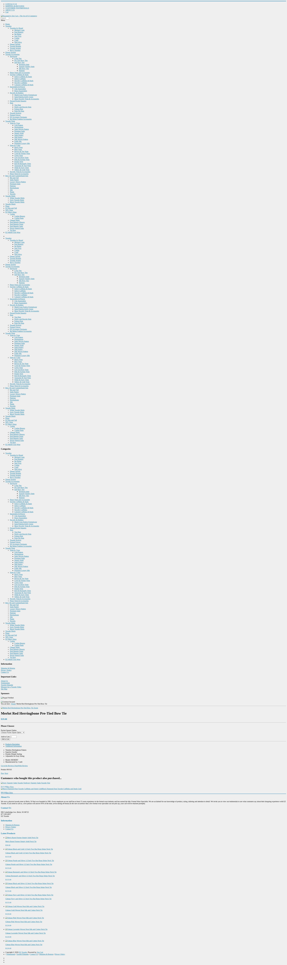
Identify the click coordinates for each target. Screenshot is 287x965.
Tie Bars (13, 230)
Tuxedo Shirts (10, 196)
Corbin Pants (19, 218)
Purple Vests (18, 162)
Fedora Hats (18, 109)
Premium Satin (24, 65)
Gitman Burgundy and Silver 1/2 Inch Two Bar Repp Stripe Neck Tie (30, 876)
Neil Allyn (18, 42)
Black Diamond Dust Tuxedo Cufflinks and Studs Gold (61, 789)
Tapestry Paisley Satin (26, 67)
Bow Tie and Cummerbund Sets (16, 176)
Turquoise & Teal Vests (22, 166)
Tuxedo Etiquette (7, 685)
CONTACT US (11, 4)
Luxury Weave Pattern (18, 182)
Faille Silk (18, 141)
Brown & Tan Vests (21, 151)
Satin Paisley (18, 135)
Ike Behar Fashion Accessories (21, 119)
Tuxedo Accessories (12, 54)
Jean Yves (17, 36)
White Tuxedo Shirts (17, 198)
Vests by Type (15, 123)
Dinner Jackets (15, 44)
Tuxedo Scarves (15, 113)
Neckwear (13, 56)
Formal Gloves (15, 115)
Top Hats (17, 105)
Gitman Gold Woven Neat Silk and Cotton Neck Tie (23, 910)
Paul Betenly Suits (16, 226)
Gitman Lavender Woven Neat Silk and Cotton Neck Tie (25, 933)
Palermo (22, 71)
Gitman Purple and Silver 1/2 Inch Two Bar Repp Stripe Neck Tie (28, 864)
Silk (11, 190)
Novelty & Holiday (17, 93)
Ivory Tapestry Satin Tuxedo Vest (38, 783)
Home (7, 24)
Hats (11, 103)
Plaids (12, 192)
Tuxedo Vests (10, 121)
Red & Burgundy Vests (22, 164)
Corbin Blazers (19, 216)
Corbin (16, 38)
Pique (7, 206)
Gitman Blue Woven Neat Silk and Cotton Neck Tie (23, 945)
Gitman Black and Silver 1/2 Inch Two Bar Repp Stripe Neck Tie (28, 887)
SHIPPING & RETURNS (14, 6)
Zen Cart (40, 952)
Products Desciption (12, 744)
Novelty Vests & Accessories (20, 172)
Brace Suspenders (20, 91)
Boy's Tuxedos (15, 50)
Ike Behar (17, 34)
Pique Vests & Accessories (19, 174)
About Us (4, 681)
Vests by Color (15, 145)
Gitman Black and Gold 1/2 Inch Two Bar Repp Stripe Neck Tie (28, 853)
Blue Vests (18, 149)
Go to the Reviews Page (9, 766)
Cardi (16, 40)
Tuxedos (8, 26)
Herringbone (18, 127)
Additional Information (13, 746)
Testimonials (5, 683)
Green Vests (18, 156)
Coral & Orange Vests (22, 153)
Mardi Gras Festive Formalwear (25, 95)
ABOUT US (10, 10)
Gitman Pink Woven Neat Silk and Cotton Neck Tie (23, 922)
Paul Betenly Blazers (17, 222)
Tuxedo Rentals (15, 46)
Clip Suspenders (20, 89)
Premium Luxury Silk (22, 143)
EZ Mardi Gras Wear (12, 232)
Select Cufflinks (20, 79)
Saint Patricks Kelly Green (23, 97)
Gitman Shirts (15, 220)
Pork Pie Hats (19, 111)
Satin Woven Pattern (21, 129)
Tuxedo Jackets (15, 48)
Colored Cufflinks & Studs (23, 85)
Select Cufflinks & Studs (23, 77)
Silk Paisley (18, 137)
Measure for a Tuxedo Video (11, 687)
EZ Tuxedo (23, 952)
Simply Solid (19, 133)
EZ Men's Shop (10, 212)
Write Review (23, 766)
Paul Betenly (18, 32)
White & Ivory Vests (21, 168)
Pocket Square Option (8, 730)
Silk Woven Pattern (21, 139)
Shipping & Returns (8, 668)
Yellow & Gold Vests (21, 170)
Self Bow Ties (19, 62)
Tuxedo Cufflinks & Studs (19, 75)
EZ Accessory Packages (18, 117)
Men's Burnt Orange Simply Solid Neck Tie (20, 841)
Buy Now (10, 787)
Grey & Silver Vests (21, 158)
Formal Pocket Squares (18, 101)
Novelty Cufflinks (20, 83)
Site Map (4, 689)
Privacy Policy (60, 954)
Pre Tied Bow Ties (21, 60)
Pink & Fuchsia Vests (21, 160)
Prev (2, 773)
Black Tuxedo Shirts (17, 202)
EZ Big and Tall (11, 208)
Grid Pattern (18, 125)
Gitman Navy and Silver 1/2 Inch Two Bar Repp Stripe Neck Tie (28, 899)
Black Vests (18, 147)
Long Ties (18, 58)
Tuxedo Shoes (10, 204)
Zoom (35, 708)
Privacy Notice (6, 670)
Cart (6, 12)
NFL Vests (9, 210)
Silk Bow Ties (24, 69)
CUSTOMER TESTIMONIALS (17, 8)
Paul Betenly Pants (16, 224)
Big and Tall (14, 178)
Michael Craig (19, 30)
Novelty (13, 194)
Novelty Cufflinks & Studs (23, 81)
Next (6, 773)
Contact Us (5, 672)
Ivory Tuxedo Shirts (17, 200)
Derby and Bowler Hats (22, 107)
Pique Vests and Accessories (20, 73)
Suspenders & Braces (17, 87)
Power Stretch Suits (17, 228)
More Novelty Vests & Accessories (26, 99)
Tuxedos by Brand (16, 28)
